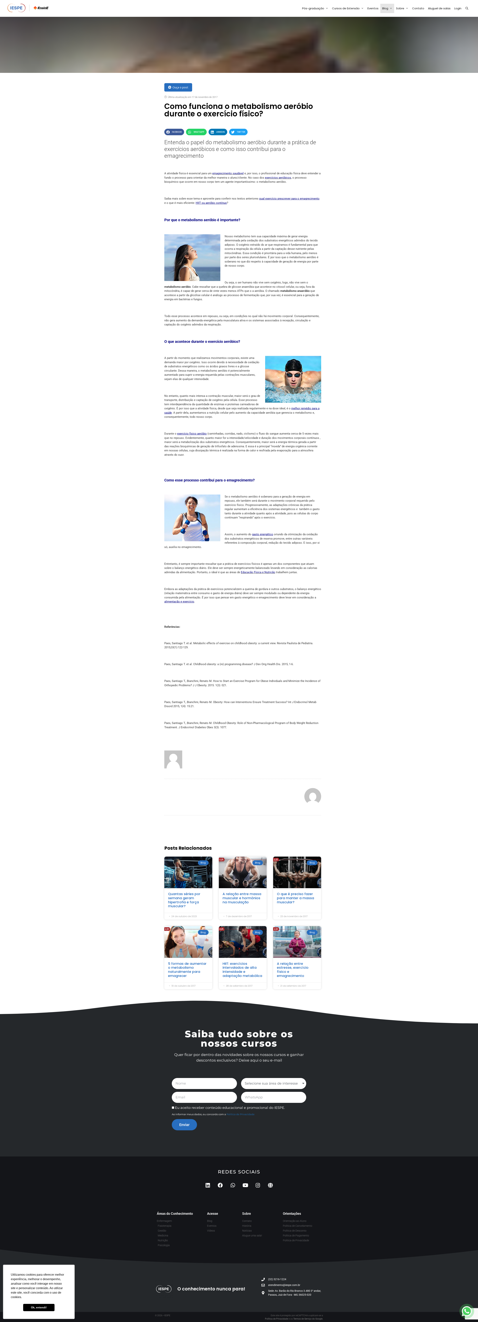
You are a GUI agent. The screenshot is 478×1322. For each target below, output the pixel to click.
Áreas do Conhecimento (175, 1214)
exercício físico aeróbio (192, 433)
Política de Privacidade (240, 1114)
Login (457, 8)
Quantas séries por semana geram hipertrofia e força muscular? (184, 900)
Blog (385, 8)
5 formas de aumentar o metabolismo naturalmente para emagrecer (187, 969)
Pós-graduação (313, 8)
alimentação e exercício (179, 601)
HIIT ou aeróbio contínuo (211, 203)
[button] (174, 132)
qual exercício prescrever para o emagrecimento (289, 198)
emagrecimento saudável (228, 173)
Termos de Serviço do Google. (308, 1319)
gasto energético (262, 534)
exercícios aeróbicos (278, 177)
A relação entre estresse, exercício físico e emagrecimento (292, 969)
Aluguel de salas (439, 8)
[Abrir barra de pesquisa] (467, 8)
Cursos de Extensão (346, 8)
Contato (418, 8)
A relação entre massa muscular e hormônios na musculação (242, 898)
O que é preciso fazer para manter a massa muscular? (295, 898)
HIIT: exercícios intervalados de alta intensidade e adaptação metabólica (242, 969)
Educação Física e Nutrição (258, 572)
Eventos (372, 8)
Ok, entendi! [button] (39, 1307)
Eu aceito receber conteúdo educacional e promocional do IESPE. (230, 1108)
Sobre (400, 8)
